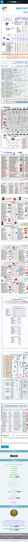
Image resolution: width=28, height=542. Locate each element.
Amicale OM (14, 506)
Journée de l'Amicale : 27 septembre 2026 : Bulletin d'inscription (14, 525)
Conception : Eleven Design (7, 537)
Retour (5, 447)
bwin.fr (14, 451)
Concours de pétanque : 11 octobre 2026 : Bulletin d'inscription (14, 529)
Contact (24, 537)
